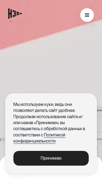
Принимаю (51, 158)
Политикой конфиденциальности (39, 138)
